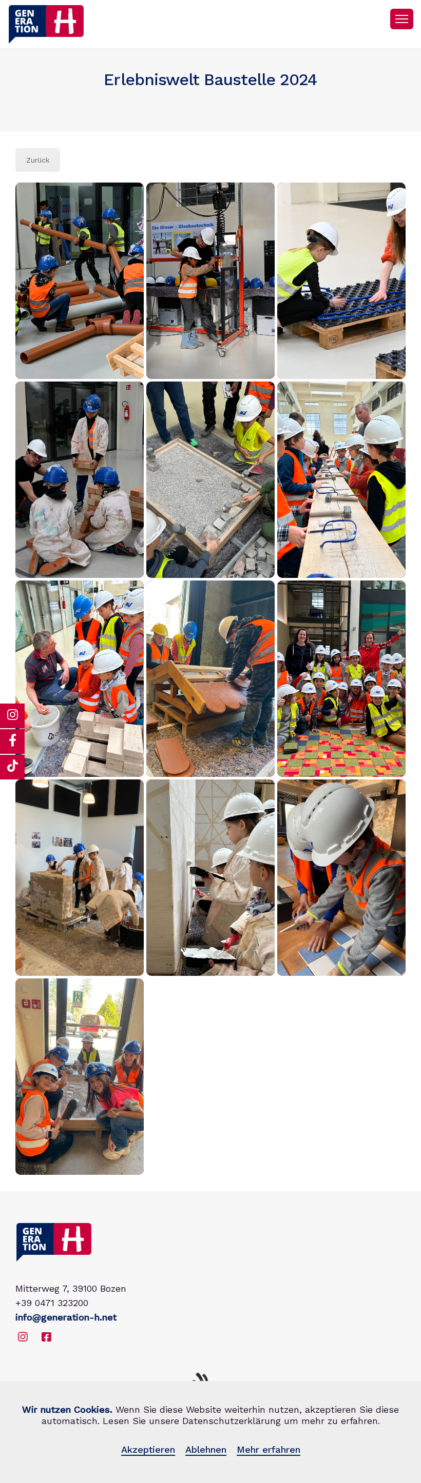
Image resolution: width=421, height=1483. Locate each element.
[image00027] (210, 877)
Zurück (37, 160)
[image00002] (210, 480)
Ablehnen (205, 1450)
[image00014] (210, 678)
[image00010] (79, 678)
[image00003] (341, 480)
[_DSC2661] (210, 281)
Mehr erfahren (268, 1450)
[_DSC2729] (79, 480)
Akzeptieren (148, 1450)
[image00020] (341, 678)
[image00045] (79, 1076)
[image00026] (79, 877)
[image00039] (341, 877)
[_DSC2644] (79, 281)
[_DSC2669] (341, 281)
